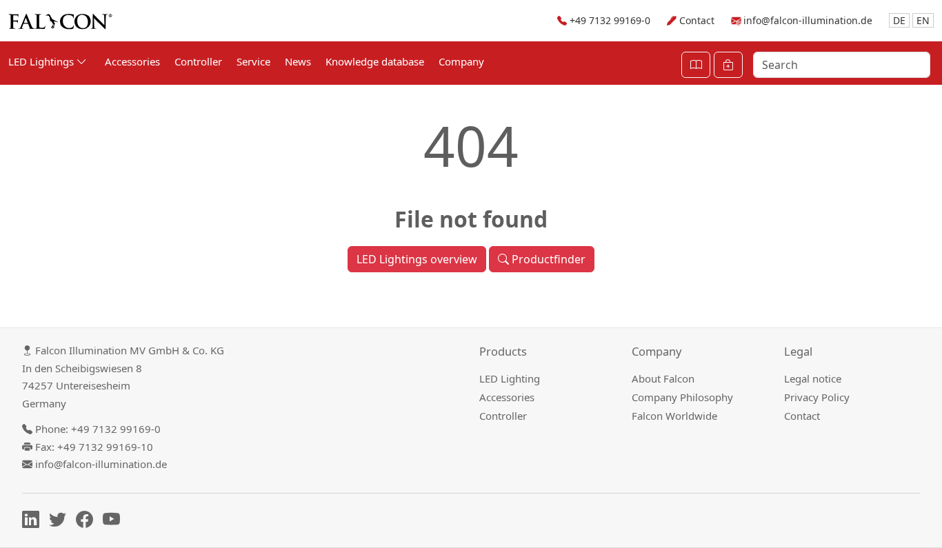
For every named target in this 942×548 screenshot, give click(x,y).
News (298, 61)
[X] (61, 522)
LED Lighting (509, 378)
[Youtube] (115, 522)
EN (923, 20)
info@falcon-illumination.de (807, 20)
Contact (696, 20)
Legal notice (812, 378)
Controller (198, 61)
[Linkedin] (34, 522)
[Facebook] (88, 522)
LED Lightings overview (417, 259)
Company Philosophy (682, 397)
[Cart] (728, 65)
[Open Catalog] (695, 65)
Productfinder (547, 259)
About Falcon (663, 378)
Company (461, 61)
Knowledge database (374, 61)
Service (253, 61)
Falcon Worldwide (674, 416)
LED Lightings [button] (42, 61)
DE (899, 20)
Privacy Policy (817, 397)
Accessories (132, 61)
